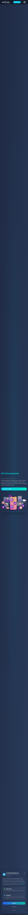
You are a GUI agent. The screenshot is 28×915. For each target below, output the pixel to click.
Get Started (17, 2)
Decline (14, 910)
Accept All (14, 903)
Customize (14, 906)
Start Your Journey (7, 489)
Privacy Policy (21, 884)
